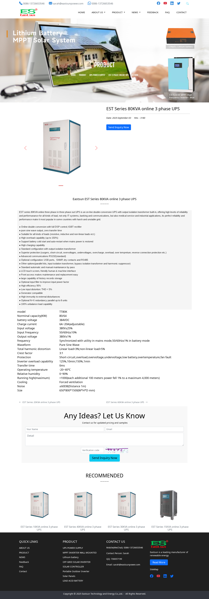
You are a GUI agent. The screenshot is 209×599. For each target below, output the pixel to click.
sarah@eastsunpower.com (68, 3)
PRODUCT (82, 75)
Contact (181, 12)
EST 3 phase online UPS (118, 75)
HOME (81, 12)
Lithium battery (70, 557)
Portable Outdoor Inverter (76, 571)
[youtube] (164, 3)
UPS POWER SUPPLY (97, 75)
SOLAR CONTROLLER (73, 566)
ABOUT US (24, 547)
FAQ (167, 12)
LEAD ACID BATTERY (73, 580)
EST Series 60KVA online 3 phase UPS (125, 402)
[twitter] (177, 3)
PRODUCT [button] (117, 12)
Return (135, 75)
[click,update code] (116, 450)
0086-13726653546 (34, 3)
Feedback (152, 12)
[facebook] (158, 3)
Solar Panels (69, 576)
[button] (25, 148)
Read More (159, 562)
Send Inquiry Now (118, 127)
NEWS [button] (135, 12)
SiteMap (154, 569)
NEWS (22, 557)
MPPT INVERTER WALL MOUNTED (80, 552)
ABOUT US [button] (98, 12)
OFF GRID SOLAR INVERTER (76, 562)
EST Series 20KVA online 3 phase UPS (40, 402)
